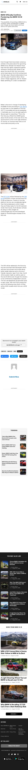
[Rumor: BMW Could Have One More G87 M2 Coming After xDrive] (23, 452)
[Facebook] (9, 754)
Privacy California (5, 736)
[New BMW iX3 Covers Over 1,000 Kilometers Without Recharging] (4, 602)
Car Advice (23, 106)
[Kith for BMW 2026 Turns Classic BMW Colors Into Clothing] (23, 444)
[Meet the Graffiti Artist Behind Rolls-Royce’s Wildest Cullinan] (23, 469)
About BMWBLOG (5, 725)
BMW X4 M (10, 351)
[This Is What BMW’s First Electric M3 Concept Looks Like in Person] (23, 436)
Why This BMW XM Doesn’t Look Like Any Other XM (18, 583)
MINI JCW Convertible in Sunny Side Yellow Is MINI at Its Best (18, 573)
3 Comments (24, 30)
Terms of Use (13, 728)
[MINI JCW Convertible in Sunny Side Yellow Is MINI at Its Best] (4, 572)
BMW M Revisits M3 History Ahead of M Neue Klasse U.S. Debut (9, 463)
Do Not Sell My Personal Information (22, 733)
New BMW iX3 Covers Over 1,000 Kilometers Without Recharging (18, 604)
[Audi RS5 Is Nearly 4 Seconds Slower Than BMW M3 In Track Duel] (4, 592)
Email (24, 356)
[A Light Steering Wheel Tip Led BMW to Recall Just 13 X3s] (4, 613)
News (15, 351)
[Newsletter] (20, 1)
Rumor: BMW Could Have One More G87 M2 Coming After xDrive (10, 455)
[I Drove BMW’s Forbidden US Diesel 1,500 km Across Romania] (4, 561)
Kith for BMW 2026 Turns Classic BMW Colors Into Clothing (9, 446)
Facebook (5, 356)
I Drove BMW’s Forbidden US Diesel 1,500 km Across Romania (18, 563)
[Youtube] (15, 754)
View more (13, 714)
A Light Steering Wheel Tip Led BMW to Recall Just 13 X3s (17, 614)
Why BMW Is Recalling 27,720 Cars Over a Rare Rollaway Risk (13, 706)
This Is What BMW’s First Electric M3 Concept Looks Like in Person (9, 438)
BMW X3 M (3, 12)
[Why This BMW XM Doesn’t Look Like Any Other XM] (4, 582)
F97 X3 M (6, 196)
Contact (20, 725)
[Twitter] (12, 754)
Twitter (15, 356)
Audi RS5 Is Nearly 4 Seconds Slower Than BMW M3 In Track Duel (18, 593)
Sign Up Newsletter (21, 729)
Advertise (3, 728)
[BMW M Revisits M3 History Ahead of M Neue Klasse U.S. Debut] (23, 461)
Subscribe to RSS (5, 731)
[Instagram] (18, 754)
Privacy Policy (13, 731)
